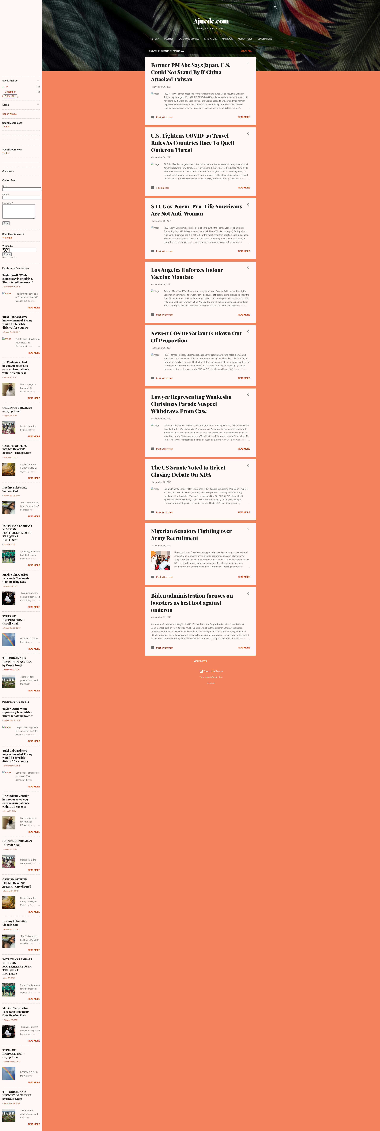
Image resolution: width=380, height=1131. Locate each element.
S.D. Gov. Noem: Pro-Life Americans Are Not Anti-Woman (196, 210)
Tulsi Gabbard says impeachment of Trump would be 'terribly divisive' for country (17, 322)
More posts (200, 661)
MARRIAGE (227, 38)
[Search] (275, 8)
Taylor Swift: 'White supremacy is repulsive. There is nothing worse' (17, 278)
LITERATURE (210, 38)
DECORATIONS (265, 38)
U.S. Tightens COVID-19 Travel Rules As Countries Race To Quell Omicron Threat (192, 142)
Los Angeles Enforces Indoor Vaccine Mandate (187, 273)
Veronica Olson (217, 677)
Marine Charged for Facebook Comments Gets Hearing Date (15, 578)
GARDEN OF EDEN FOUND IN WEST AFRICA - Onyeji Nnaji (16, 449)
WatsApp (7, 237)
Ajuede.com (211, 20)
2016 (5, 86)
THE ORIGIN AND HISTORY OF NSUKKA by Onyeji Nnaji (16, 661)
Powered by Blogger (213, 671)
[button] (248, 63)
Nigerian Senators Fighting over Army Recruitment (191, 534)
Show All (246, 50)
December (10, 91)
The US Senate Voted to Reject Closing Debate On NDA (188, 471)
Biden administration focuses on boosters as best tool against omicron (192, 602)
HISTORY (154, 38)
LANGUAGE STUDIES (189, 38)
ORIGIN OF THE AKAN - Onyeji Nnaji (17, 409)
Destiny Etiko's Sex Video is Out (14, 489)
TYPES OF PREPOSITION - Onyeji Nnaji (13, 620)
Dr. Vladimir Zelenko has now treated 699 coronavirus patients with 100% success (15, 367)
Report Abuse (9, 114)
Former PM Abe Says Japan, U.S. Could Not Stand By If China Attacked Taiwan (191, 72)
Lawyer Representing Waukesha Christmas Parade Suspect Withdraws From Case (191, 403)
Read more (244, 117)
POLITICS (169, 38)
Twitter (6, 126)
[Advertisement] (267, 91)
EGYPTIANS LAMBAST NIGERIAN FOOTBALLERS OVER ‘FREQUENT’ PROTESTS (17, 533)
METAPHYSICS (245, 38)
